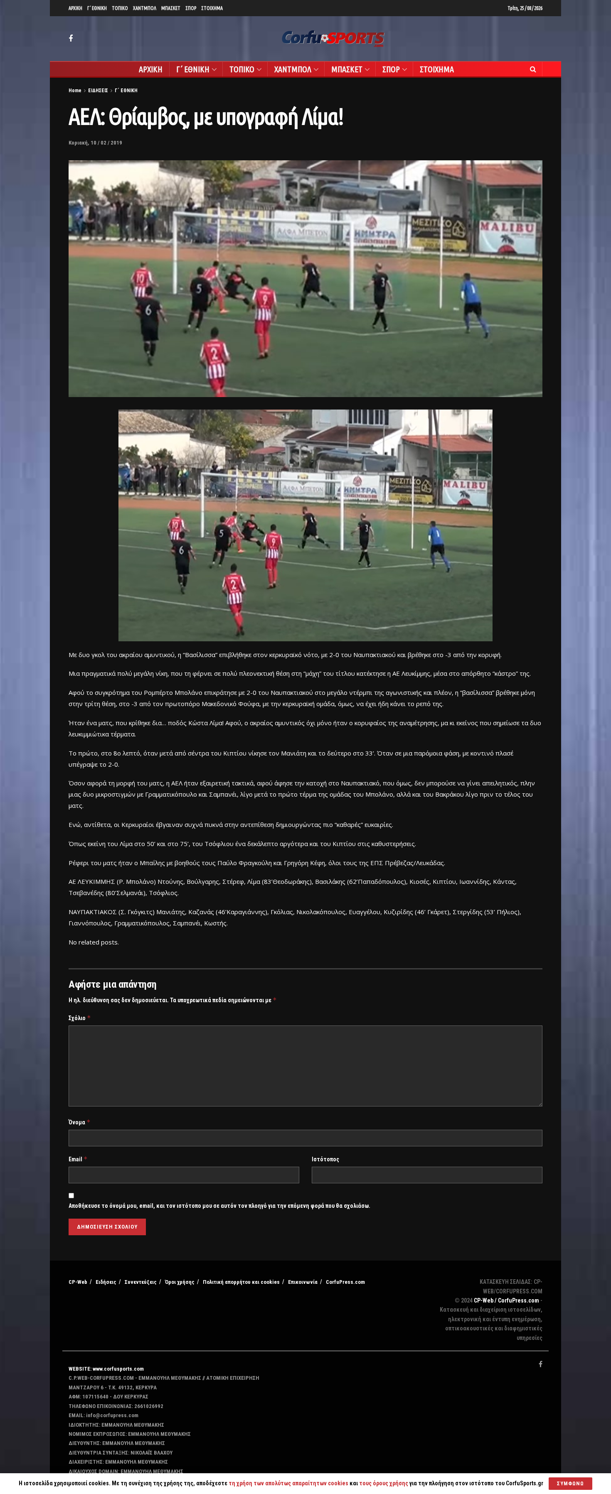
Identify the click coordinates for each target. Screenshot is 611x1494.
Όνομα (80, 1122)
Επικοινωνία (303, 1282)
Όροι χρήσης (180, 1282)
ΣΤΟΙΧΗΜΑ (212, 8)
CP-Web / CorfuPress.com (506, 1300)
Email (78, 1159)
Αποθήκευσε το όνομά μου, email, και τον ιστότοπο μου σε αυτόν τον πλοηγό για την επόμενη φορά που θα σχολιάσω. (219, 1205)
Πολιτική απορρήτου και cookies (241, 1282)
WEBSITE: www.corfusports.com (106, 1369)
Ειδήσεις (106, 1282)
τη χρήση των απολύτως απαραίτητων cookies (288, 1483)
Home (75, 90)
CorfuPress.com (345, 1282)
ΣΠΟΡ (190, 8)
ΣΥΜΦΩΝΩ (570, 1483)
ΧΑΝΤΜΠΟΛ (144, 8)
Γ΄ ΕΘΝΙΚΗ (97, 8)
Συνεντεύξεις (141, 1282)
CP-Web (78, 1282)
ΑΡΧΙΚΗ (75, 8)
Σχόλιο (80, 1018)
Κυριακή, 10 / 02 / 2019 (95, 143)
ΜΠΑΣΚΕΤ (170, 8)
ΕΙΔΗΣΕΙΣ (98, 90)
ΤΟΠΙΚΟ (120, 8)
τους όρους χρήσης (384, 1483)
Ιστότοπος (325, 1159)
